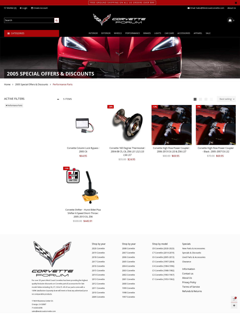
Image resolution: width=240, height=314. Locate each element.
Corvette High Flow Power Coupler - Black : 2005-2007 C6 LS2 (216, 150)
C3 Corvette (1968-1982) (163, 270)
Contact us (187, 273)
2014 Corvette (98, 274)
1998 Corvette (128, 292)
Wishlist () (12, 8)
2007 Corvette (128, 252)
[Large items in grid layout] (200, 99)
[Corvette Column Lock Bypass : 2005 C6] (83, 125)
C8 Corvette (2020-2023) (163, 248)
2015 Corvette (98, 270)
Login (24, 8)
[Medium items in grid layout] (195, 99)
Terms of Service (191, 286)
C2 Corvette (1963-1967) (163, 274)
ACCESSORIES (184, 33)
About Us (232, 8)
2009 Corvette (98, 297)
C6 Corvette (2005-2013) (163, 257)
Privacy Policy (189, 282)
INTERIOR (93, 33)
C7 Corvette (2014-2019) (163, 252)
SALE (208, 33)
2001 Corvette (128, 279)
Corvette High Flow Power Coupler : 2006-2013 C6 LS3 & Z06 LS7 (171, 150)
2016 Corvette (98, 266)
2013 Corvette (98, 279)
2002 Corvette (128, 274)
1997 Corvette (128, 297)
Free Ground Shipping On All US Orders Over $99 (122, 2)
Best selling (226, 99)
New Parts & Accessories (193, 248)
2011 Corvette (98, 288)
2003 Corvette (128, 270)
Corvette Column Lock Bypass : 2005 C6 (83, 150)
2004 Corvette (128, 266)
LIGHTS (157, 33)
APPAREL (198, 33)
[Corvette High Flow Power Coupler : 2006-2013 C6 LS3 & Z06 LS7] (172, 125)
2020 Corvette (98, 248)
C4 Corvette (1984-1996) (163, 266)
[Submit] (56, 20)
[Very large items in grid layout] (206, 99)
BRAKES (147, 33)
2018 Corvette (98, 257)
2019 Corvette (98, 252)
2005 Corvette (128, 261)
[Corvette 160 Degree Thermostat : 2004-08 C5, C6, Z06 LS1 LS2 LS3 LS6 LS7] (127, 125)
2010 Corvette (98, 292)
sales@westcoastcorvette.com (44, 311)
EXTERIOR (105, 33)
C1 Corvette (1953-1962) (163, 279)
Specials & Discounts (191, 252)
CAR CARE (169, 33)
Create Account (41, 8)
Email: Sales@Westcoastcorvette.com (207, 8)
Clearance (186, 261)
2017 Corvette (98, 261)
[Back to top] (234, 305)
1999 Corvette (128, 288)
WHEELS (118, 33)
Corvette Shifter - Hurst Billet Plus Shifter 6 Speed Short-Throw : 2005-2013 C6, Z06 (83, 213)
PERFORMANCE (132, 33)
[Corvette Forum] (120, 20)
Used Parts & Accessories (193, 257)
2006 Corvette (128, 257)
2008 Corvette (128, 248)
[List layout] (211, 99)
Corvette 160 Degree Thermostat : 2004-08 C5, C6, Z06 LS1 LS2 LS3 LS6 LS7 (127, 152)
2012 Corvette (98, 283)
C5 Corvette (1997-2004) (163, 261)
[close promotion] (236, 2)
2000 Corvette (128, 283)
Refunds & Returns (192, 291)
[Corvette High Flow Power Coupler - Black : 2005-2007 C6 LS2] (216, 125)
